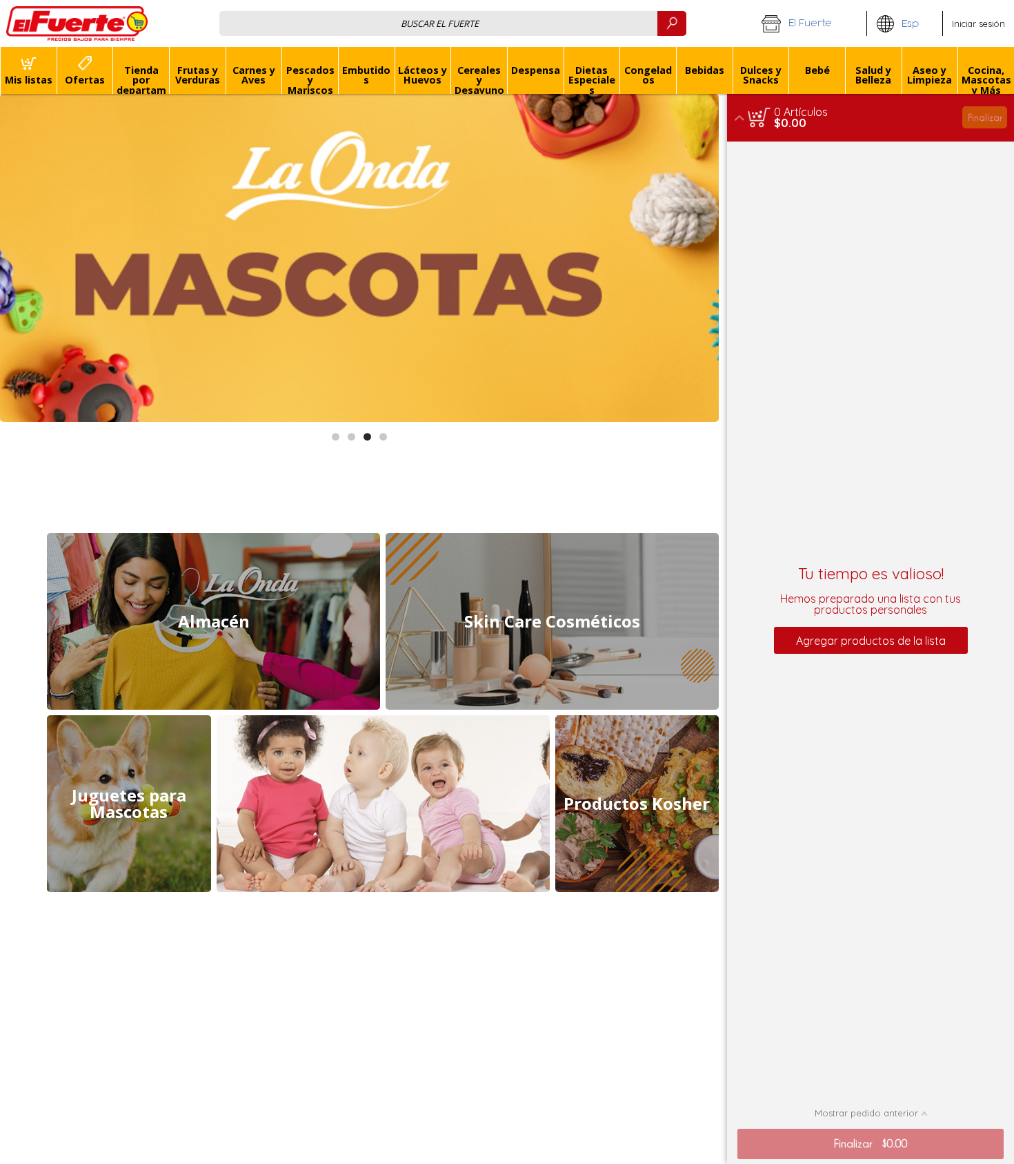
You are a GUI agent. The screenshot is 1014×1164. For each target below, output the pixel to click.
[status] (801, 111)
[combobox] (452, 23)
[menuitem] (28, 70)
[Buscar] (671, 23)
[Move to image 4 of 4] (383, 436)
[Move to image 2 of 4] (351, 436)
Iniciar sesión (978, 23)
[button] (809, 23)
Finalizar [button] (985, 117)
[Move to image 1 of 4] (335, 436)
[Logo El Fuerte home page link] (77, 23)
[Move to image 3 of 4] (367, 436)
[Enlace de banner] (359, 258)
